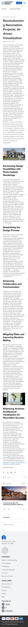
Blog (3, 597)
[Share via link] (15, 472)
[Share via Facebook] (3, 472)
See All (23, 483)
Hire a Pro (5, 573)
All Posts (4, 9)
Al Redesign (5, 566)
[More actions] (24, 17)
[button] (14, 399)
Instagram (8, 611)
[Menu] (24, 3)
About (3, 593)
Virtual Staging (6, 563)
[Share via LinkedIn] (11, 472)
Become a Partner (7, 576)
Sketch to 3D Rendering (9, 560)
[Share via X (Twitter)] (7, 472)
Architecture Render (15, 9)
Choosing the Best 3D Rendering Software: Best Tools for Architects (13, 503)
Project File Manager (8, 570)
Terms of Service (7, 584)
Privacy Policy (6, 587)
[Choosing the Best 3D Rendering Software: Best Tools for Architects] (14, 493)
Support (4, 590)
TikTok (7, 604)
